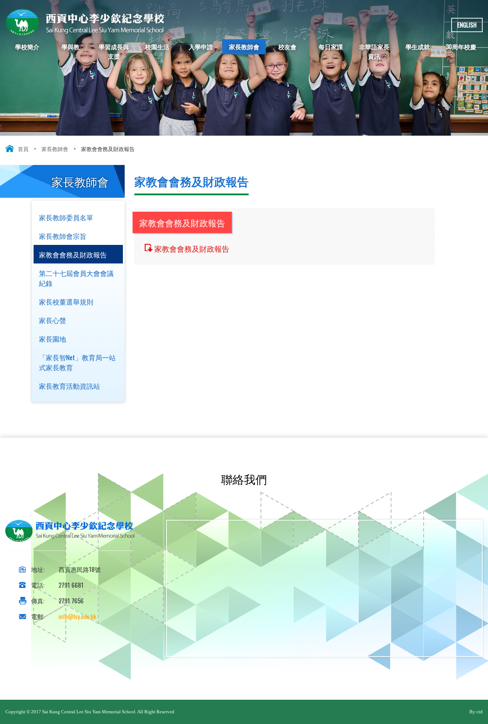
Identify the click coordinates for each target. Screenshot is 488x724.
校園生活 (157, 46)
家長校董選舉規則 (66, 301)
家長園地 (52, 338)
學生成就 (417, 46)
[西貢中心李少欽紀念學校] (85, 32)
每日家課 (331, 46)
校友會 (287, 46)
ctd (480, 711)
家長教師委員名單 (66, 217)
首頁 (23, 148)
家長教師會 (244, 46)
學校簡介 (27, 46)
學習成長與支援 (114, 51)
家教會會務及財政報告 (191, 248)
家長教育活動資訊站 (69, 386)
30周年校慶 (461, 46)
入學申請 (201, 46)
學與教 (70, 46)
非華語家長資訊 (374, 51)
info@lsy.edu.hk (77, 616)
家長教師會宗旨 (62, 236)
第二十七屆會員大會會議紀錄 (76, 278)
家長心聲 (52, 320)
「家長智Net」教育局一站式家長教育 (77, 362)
